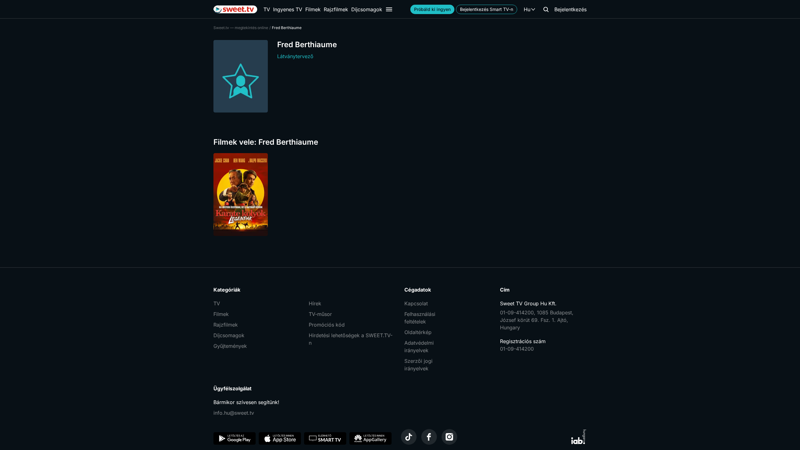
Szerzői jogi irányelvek (418, 365)
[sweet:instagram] (449, 437)
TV (266, 9)
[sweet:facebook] (429, 437)
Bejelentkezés (570, 9)
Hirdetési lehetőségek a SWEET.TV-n (350, 339)
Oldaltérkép (418, 332)
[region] (400, 194)
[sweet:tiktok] (409, 437)
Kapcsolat (416, 303)
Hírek (315, 303)
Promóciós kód (327, 325)
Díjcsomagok (366, 9)
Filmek (313, 9)
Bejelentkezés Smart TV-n (486, 9)
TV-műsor (320, 314)
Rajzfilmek (336, 9)
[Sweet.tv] (235, 9)
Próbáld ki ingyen (432, 9)
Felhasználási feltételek (419, 318)
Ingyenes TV (287, 9)
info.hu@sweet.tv (233, 413)
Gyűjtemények (230, 346)
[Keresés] (546, 9)
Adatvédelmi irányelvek (419, 346)
